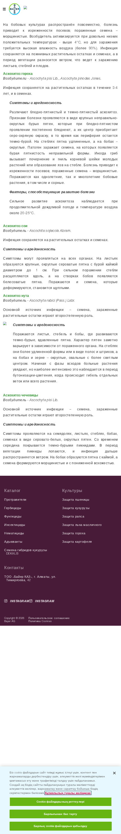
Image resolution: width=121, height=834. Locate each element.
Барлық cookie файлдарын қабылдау (60, 826)
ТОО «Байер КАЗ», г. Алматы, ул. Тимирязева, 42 (30, 578)
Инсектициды (14, 524)
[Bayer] (14, 9)
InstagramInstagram (32, 601)
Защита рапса (73, 516)
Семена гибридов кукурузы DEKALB (25, 551)
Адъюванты (13, 541)
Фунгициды (12, 516)
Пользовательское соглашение (49, 618)
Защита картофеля (77, 541)
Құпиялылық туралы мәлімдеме (68, 792)
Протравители (15, 499)
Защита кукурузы (75, 508)
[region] (60, 800)
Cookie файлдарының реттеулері (60, 801)
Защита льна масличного (82, 524)
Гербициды (12, 508)
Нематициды (14, 533)
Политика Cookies (40, 621)
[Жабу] (114, 773)
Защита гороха (74, 533)
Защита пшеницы (75, 499)
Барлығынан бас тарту (60, 813)
